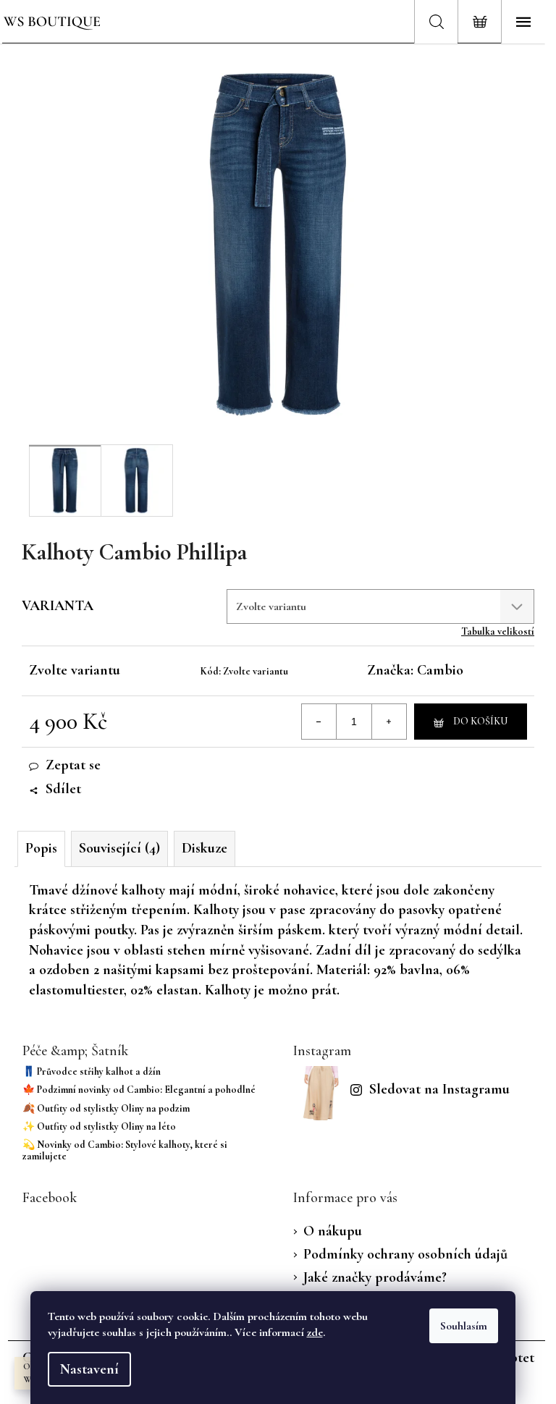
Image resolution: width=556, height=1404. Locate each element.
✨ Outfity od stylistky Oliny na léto (99, 1126)
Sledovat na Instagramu (439, 1089)
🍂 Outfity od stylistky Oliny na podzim (106, 1108)
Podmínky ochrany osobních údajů (405, 1254)
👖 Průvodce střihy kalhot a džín (91, 1071)
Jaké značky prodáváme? (375, 1277)
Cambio (440, 670)
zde (315, 1332)
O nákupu (332, 1231)
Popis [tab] (41, 848)
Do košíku (480, 721)
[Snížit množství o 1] (319, 721)
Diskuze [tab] (204, 848)
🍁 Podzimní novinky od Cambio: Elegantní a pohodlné (139, 1089)
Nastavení (89, 1369)
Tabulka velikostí (497, 631)
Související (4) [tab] (119, 848)
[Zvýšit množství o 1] (388, 721)
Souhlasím (463, 1326)
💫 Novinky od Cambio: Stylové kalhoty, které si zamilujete (124, 1150)
